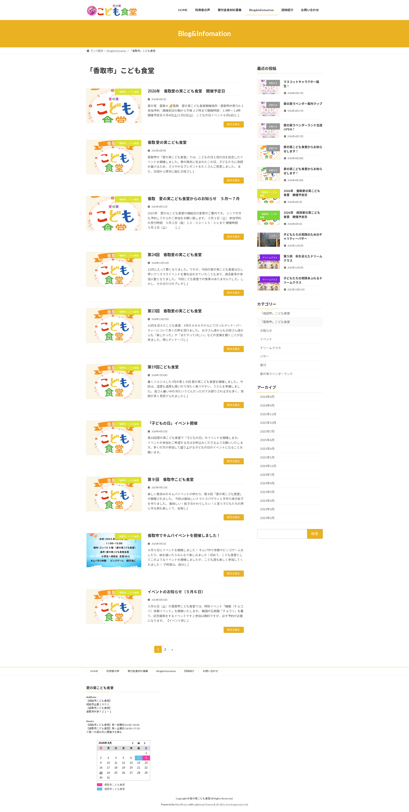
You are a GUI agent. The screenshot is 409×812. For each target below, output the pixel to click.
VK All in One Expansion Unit (232, 804)
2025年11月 (268, 414)
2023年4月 (267, 500)
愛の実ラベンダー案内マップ (303, 103)
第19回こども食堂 (163, 367)
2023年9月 (267, 492)
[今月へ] (139, 743)
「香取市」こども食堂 (275, 322)
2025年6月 (267, 440)
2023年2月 (267, 517)
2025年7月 (267, 431)
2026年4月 (267, 405)
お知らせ (266, 330)
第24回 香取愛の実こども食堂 (175, 254)
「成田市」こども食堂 (276, 313)
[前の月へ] (131, 743)
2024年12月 (268, 466)
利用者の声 (113, 671)
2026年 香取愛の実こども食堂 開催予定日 (186, 91)
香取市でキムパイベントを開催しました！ (184, 535)
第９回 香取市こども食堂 (171, 479)
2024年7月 (267, 474)
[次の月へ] (146, 743)
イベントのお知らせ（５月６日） (176, 591)
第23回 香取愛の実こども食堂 (175, 311)
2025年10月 (268, 422)
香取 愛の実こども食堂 (167, 142)
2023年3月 (267, 509)
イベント (266, 339)
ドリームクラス (270, 347)
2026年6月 (267, 396)
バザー (264, 356)
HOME (94, 671)
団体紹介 (189, 671)
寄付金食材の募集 (138, 671)
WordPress (181, 804)
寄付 (263, 365)
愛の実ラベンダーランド (276, 373)
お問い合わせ (210, 671)
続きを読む (233, 124)
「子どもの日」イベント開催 (172, 423)
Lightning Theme (203, 804)
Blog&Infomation (166, 671)
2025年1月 (267, 457)
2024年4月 (267, 483)
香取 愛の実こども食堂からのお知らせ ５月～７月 (194, 198)
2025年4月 (267, 448)
